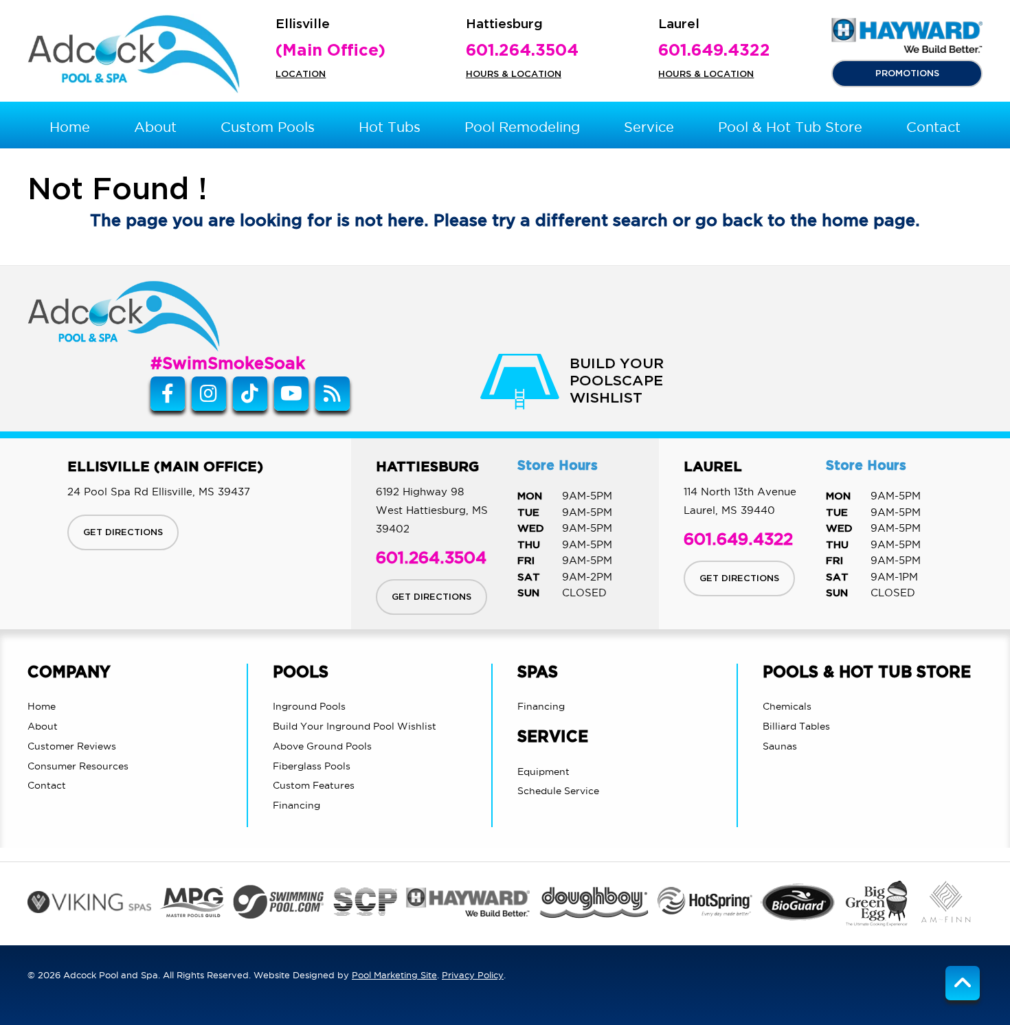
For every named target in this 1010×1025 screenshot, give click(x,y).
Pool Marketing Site (394, 975)
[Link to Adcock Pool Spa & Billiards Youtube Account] (291, 393)
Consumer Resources (77, 766)
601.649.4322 (714, 51)
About (42, 726)
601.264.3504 (522, 51)
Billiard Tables (796, 726)
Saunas (780, 746)
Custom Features (314, 785)
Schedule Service (558, 790)
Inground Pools (309, 706)
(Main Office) (330, 51)
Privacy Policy (473, 975)
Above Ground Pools (322, 746)
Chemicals (787, 706)
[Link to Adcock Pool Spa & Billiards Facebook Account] (167, 393)
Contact (46, 785)
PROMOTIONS (907, 73)
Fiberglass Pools (311, 766)
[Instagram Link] (209, 393)
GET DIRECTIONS (123, 532)
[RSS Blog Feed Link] (332, 393)
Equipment (543, 771)
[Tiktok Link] (250, 393)
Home (41, 706)
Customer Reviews (71, 746)
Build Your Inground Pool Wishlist (354, 726)
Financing (296, 805)
